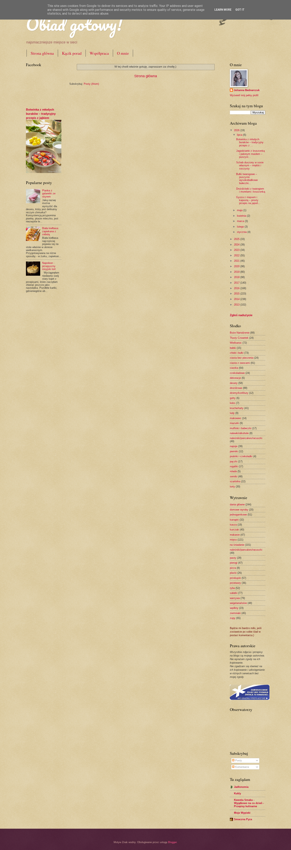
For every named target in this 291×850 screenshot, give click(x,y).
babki (233, 347)
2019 (237, 271)
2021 (237, 260)
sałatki (233, 592)
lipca (240, 134)
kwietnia (242, 215)
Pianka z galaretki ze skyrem (48, 193)
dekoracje (235, 377)
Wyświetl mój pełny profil (244, 95)
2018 (237, 277)
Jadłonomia (241, 786)
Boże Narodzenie (239, 332)
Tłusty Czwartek (239, 337)
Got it (239, 9)
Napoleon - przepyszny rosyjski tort (49, 266)
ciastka (234, 367)
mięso (233, 539)
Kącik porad (72, 53)
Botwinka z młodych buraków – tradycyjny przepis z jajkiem (41, 113)
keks (232, 402)
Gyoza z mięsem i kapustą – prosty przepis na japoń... (248, 200)
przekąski (235, 577)
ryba (232, 588)
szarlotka (235, 481)
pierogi (233, 562)
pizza (233, 567)
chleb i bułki (236, 352)
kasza (233, 524)
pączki (233, 461)
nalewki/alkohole (239, 433)
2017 (237, 282)
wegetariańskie (238, 603)
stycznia (242, 231)
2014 (237, 299)
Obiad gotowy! (74, 24)
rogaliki (234, 466)
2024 (237, 244)
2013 (237, 304)
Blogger (172, 842)
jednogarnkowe (238, 514)
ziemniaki (235, 613)
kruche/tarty (236, 408)
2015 (237, 293)
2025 (237, 239)
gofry (233, 398)
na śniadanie (237, 544)
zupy (232, 618)
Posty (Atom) (91, 83)
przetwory (235, 582)
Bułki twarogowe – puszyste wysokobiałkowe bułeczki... (247, 179)
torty (232, 486)
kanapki (234, 519)
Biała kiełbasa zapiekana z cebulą (50, 231)
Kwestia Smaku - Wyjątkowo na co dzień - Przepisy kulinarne (249, 803)
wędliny (234, 607)
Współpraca (99, 53)
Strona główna (42, 53)
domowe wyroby (239, 509)
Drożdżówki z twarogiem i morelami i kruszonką (250, 190)
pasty (233, 557)
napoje (233, 446)
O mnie (123, 53)
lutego (241, 226)
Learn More (222, 9)
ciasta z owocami (240, 362)
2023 (237, 249)
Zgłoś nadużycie (241, 315)
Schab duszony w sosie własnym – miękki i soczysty (249, 165)
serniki (233, 476)
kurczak (234, 529)
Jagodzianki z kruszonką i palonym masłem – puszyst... (250, 153)
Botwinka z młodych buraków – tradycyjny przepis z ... (249, 142)
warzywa (235, 598)
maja (240, 210)
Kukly (237, 793)
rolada (233, 471)
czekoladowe (237, 372)
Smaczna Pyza (243, 819)
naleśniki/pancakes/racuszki (246, 438)
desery (234, 383)
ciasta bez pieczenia (241, 357)
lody (232, 413)
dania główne (237, 504)
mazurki (234, 423)
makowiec (235, 418)
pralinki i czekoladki (241, 456)
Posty (238, 760)
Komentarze (241, 766)
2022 (237, 255)
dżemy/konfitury (239, 392)
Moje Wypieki (242, 812)
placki (233, 572)
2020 (237, 266)
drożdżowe (236, 387)
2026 (237, 130)
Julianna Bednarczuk (247, 90)
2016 (237, 288)
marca (241, 221)
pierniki (234, 451)
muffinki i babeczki (240, 428)
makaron (235, 534)
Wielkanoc (236, 342)
